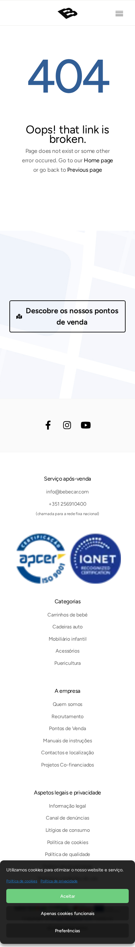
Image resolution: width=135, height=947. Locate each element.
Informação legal (67, 806)
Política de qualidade (67, 854)
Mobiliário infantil (68, 639)
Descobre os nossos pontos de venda (72, 316)
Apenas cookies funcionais (67, 913)
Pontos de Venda (67, 728)
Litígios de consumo (68, 830)
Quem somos (67, 704)
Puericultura (67, 663)
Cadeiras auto (67, 627)
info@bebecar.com (67, 492)
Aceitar (67, 896)
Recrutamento (67, 716)
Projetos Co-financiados (67, 765)
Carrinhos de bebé (67, 615)
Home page (98, 160)
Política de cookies (21, 881)
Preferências (67, 931)
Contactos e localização (67, 753)
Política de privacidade (59, 881)
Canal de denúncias (67, 818)
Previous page (84, 169)
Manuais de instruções (67, 741)
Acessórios (67, 651)
